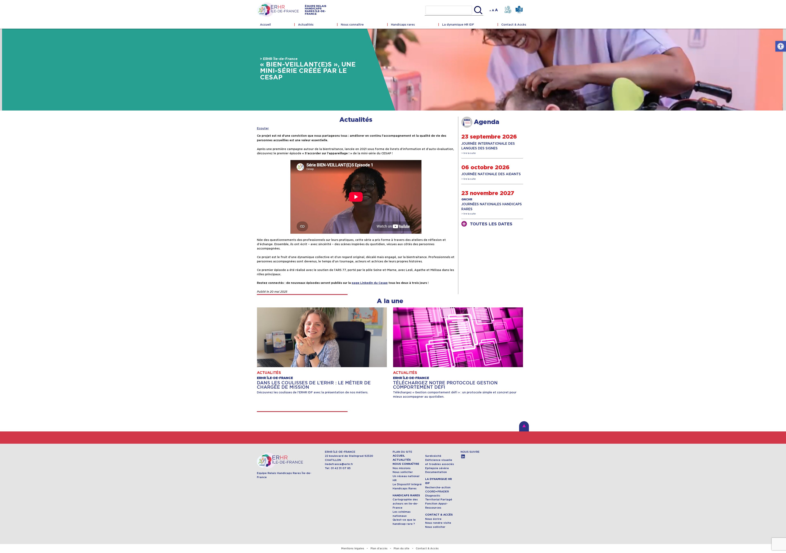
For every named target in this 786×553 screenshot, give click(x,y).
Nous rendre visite (438, 522)
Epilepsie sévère (437, 468)
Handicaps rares (403, 24)
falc (519, 10)
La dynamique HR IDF (458, 24)
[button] (780, 46)
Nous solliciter (403, 472)
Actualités (305, 24)
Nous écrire (433, 518)
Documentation (436, 472)
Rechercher (478, 10)
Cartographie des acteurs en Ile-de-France (405, 503)
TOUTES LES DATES (491, 224)
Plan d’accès (378, 548)
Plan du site (401, 548)
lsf (508, 10)
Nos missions (402, 468)
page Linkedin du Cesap (370, 283)
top (524, 426)
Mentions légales (352, 548)
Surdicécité (433, 455)
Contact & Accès (513, 24)
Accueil (265, 24)
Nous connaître (352, 24)
